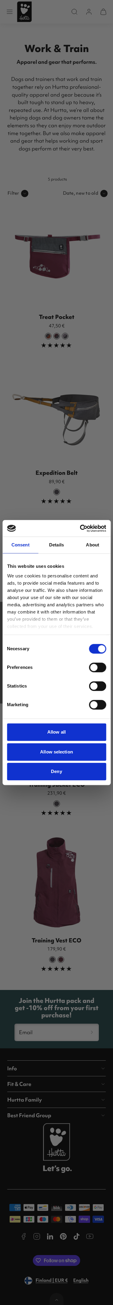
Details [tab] (56, 544)
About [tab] (92, 544)
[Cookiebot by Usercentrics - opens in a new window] (80, 528)
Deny (56, 771)
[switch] (97, 667)
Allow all (56, 731)
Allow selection (56, 751)
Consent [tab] (20, 544)
